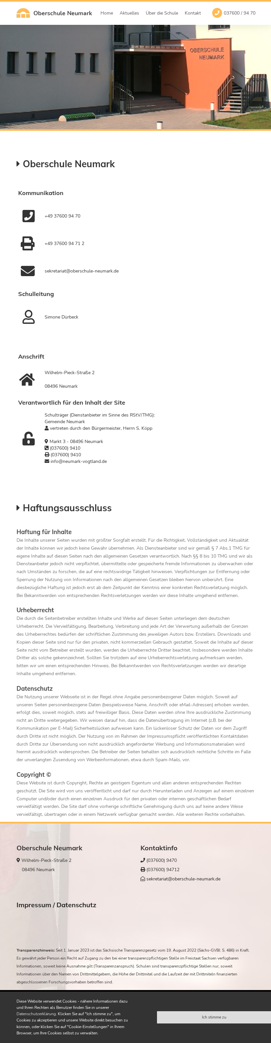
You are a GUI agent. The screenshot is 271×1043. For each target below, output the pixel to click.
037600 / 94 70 (239, 13)
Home (106, 13)
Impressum (34, 905)
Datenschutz (77, 905)
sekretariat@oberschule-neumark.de (182, 879)
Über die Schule (162, 13)
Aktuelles (129, 13)
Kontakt (193, 13)
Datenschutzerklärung (36, 1014)
